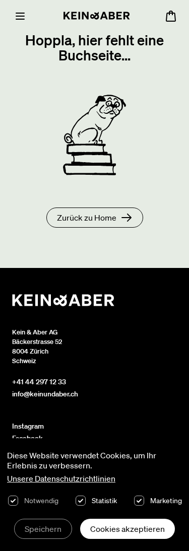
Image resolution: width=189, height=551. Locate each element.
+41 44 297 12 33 (39, 381)
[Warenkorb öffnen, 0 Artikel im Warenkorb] (171, 16)
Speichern (43, 529)
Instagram (28, 426)
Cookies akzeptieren (127, 529)
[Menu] (20, 16)
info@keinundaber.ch (45, 393)
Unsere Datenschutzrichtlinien (61, 478)
